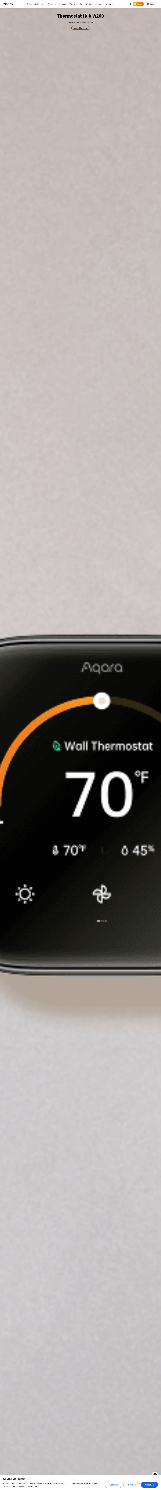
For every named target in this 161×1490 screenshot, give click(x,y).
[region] (80, 1482)
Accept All (149, 1484)
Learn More (79, 28)
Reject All (131, 1484)
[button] (130, 4)
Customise (113, 1484)
